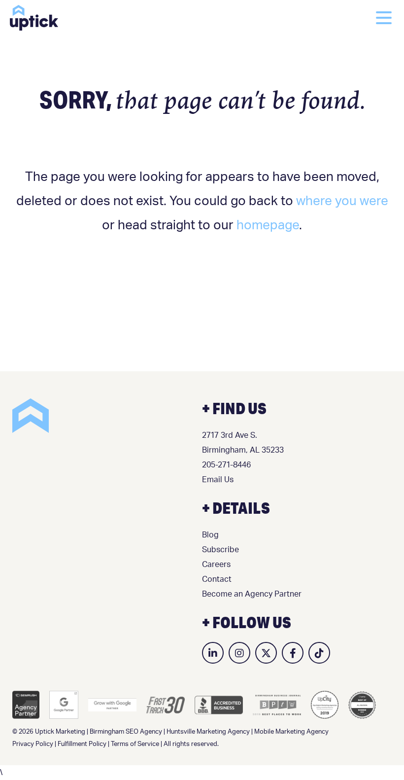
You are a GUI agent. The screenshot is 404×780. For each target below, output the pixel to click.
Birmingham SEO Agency (126, 732)
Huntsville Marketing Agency (208, 732)
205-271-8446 (226, 465)
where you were (342, 201)
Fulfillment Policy (82, 744)
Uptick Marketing (34, 18)
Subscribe (220, 550)
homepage (267, 225)
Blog (210, 535)
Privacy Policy (32, 744)
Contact (217, 579)
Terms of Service (135, 744)
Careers (216, 564)
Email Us (218, 480)
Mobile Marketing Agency (291, 732)
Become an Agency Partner (252, 594)
